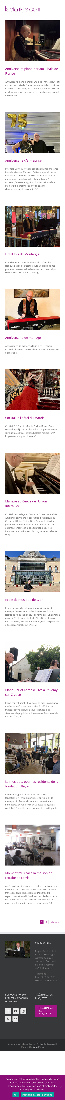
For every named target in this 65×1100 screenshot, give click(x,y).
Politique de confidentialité (37, 1094)
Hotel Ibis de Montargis (22, 254)
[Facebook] (8, 1011)
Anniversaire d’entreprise (23, 160)
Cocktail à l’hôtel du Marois (25, 418)
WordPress (38, 1047)
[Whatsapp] (8, 1019)
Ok (15, 1094)
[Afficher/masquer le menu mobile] (58, 7)
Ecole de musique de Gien (24, 600)
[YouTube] (16, 1011)
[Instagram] (23, 1011)
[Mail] (15, 1019)
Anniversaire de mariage (23, 337)
